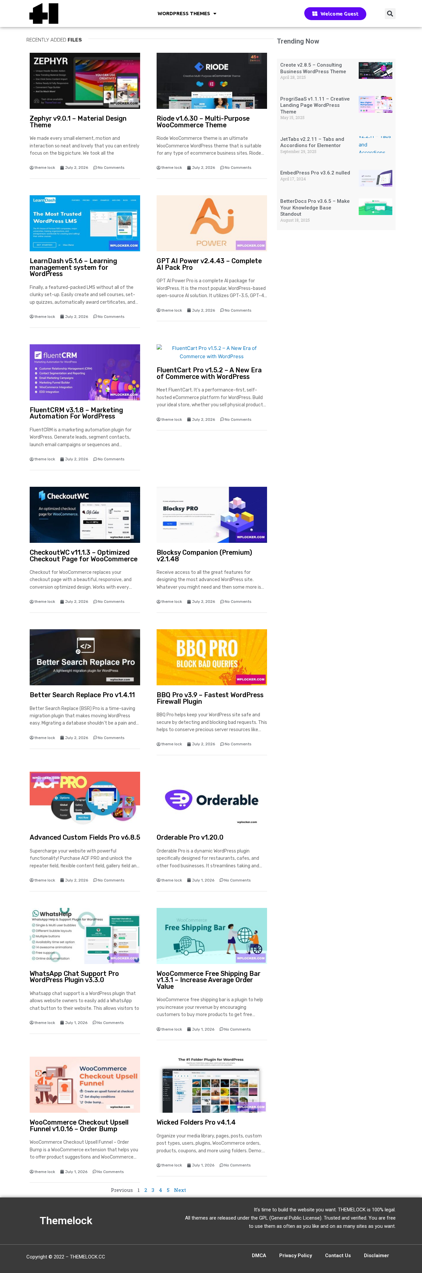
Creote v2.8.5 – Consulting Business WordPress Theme (313, 68)
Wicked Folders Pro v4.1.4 (196, 1122)
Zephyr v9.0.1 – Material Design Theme (78, 122)
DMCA (259, 1255)
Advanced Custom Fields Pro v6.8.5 (85, 837)
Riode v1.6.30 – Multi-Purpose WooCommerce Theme (203, 122)
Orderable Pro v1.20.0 (190, 837)
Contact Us (338, 1255)
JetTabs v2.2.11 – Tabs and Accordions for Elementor (312, 142)
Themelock (66, 1220)
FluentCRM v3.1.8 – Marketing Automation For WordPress (76, 413)
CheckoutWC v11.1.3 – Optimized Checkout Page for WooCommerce (83, 556)
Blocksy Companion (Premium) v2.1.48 (204, 556)
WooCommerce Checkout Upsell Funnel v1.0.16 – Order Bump (79, 1126)
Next (180, 1190)
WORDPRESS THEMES (184, 13)
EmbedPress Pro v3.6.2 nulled (315, 173)
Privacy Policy (295, 1255)
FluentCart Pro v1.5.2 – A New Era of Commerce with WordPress (209, 373)
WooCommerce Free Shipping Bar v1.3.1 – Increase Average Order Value (208, 980)
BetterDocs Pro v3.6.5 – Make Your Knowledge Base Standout (315, 207)
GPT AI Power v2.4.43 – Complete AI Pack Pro (209, 264)
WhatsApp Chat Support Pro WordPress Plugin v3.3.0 (74, 977)
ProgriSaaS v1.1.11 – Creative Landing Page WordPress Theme (315, 105)
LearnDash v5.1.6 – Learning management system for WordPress (73, 267)
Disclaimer (376, 1255)
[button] (390, 13)
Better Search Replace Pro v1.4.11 (82, 695)
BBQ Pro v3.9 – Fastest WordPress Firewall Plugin (210, 698)
